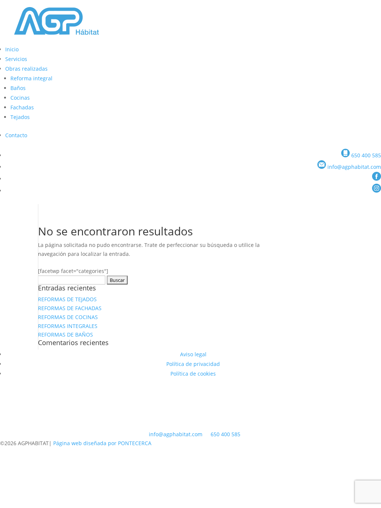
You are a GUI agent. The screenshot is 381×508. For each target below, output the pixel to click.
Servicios (16, 58)
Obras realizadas (26, 68)
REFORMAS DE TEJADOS (67, 299)
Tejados (20, 116)
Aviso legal (193, 354)
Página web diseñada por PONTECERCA (102, 443)
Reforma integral (31, 78)
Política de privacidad (193, 363)
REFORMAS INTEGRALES (67, 325)
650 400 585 (225, 434)
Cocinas (20, 97)
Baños (18, 87)
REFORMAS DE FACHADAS (70, 308)
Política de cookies (193, 373)
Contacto (16, 135)
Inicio (12, 49)
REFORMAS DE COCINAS (68, 317)
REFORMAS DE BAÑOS (65, 334)
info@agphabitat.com (175, 434)
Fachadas (22, 107)
